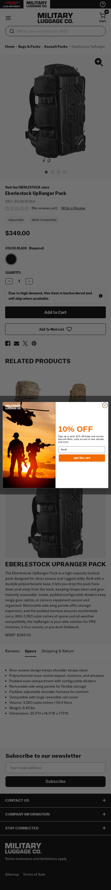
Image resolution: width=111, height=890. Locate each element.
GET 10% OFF (82, 458)
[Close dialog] (105, 405)
